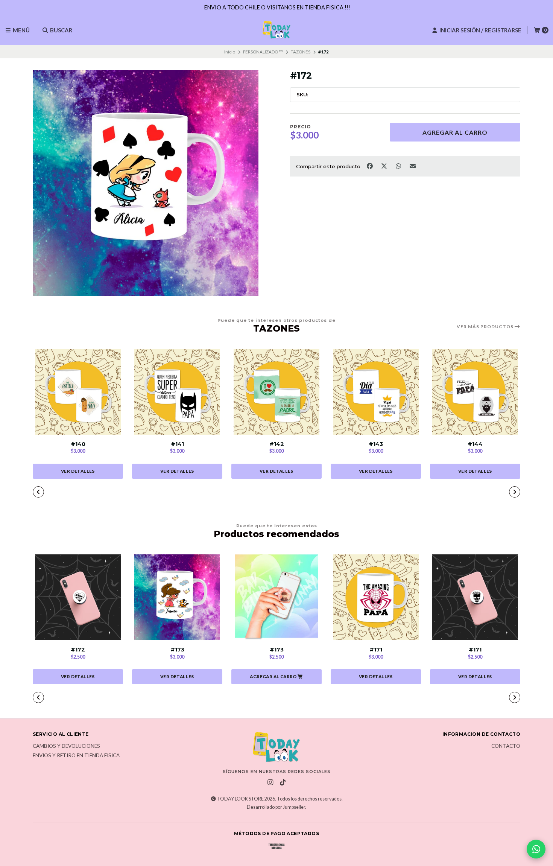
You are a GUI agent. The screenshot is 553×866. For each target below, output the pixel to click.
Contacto (505, 746)
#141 (177, 444)
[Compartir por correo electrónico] (412, 165)
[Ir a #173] (177, 597)
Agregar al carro (455, 132)
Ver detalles (78, 471)
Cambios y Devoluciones (66, 746)
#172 (78, 650)
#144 (475, 444)
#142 (276, 444)
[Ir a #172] (78, 597)
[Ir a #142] (276, 392)
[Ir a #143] (376, 392)
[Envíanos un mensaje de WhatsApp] (536, 849)
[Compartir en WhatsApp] (399, 165)
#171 (375, 650)
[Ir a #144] (475, 392)
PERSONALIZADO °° (263, 51)
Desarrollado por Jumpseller (276, 807)
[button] (231, 492)
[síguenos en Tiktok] (283, 782)
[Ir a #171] (376, 597)
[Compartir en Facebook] (370, 165)
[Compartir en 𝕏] (384, 165)
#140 (78, 444)
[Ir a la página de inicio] (276, 30)
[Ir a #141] (177, 392)
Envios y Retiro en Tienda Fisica (76, 755)
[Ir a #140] (78, 392)
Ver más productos (486, 326)
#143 (376, 444)
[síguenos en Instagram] (270, 782)
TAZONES (300, 51)
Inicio (229, 51)
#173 (177, 650)
